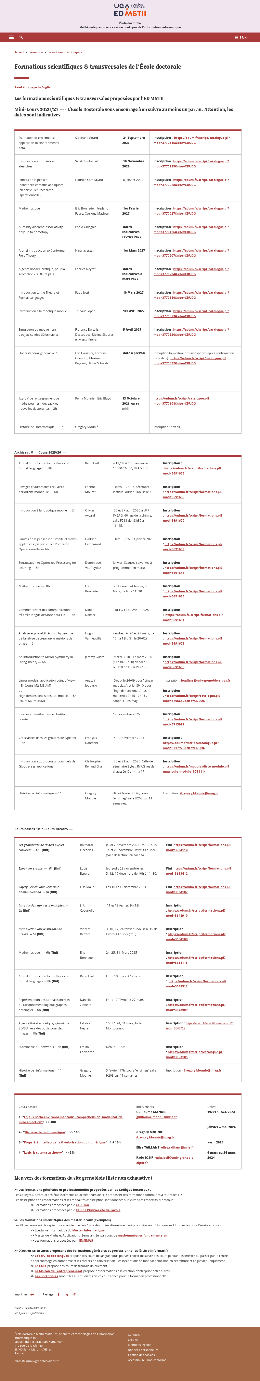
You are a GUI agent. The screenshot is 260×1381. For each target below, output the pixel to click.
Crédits (133, 1340)
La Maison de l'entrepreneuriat (58, 1271)
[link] (199, 793)
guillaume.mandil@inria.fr (156, 1117)
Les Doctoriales (46, 1276)
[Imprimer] (32, 1294)
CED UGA (82, 1205)
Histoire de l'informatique (45, 1132)
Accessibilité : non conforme (147, 1360)
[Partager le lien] (74, 1294)
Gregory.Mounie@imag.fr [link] (199, 793)
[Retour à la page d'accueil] (130, 9)
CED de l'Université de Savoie (98, 1210)
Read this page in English (33, 87)
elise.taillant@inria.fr (177, 1147)
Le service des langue (51, 1256)
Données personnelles (143, 1350)
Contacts (134, 1334)
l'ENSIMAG (85, 1240)
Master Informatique (88, 1230)
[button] (21, 37)
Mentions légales (139, 1345)
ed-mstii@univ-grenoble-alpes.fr (36, 1361)
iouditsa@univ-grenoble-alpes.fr (205, 680)
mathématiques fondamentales (142, 1235)
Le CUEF (41, 1266)
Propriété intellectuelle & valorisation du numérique (65, 1142)
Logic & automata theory (43, 1152)
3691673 (178, 473)
